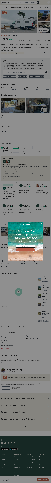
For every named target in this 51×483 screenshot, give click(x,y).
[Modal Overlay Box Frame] (25, 241)
